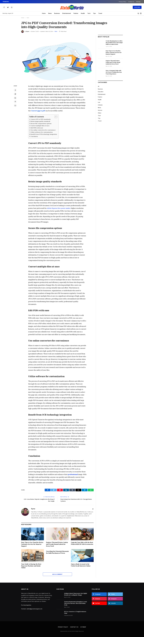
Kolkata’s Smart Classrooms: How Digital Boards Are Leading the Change (75, 594)
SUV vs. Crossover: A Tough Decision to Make (75, 612)
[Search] (138, 13)
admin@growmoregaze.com (34, 609)
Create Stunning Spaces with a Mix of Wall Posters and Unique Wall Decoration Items (114, 42)
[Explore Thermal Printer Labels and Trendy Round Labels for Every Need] (57, 534)
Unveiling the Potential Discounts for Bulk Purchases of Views (57, 552)
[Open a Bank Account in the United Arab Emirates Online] (82, 555)
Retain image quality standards (40, 121)
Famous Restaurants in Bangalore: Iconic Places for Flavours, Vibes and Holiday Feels (75, 603)
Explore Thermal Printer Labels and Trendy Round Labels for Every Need (57, 544)
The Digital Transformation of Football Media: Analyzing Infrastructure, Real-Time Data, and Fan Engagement (32, 1)
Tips (94, 13)
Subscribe (137, 7)
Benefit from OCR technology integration (43, 134)
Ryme (27, 31)
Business (57, 13)
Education (100, 91)
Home (44, 13)
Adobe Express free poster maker (58, 208)
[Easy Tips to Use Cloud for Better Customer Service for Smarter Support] (32, 534)
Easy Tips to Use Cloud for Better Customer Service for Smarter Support (32, 544)
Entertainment (66, 13)
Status (99, 113)
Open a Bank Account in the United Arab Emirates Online (80, 565)
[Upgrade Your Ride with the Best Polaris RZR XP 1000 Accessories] (82, 534)
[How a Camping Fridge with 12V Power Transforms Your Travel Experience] (101, 72)
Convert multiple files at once (39, 125)
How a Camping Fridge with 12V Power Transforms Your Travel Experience (114, 72)
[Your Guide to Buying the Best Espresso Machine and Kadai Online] (32, 555)
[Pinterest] (15, 101)
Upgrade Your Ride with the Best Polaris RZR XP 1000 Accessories (82, 543)
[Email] (15, 105)
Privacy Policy (122, 1)
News (50, 13)
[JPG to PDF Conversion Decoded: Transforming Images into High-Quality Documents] (57, 58)
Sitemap (138, 1)
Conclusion (34, 136)
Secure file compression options (40, 123)
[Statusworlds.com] (72, 7)
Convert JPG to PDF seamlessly (40, 119)
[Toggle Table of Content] (55, 116)
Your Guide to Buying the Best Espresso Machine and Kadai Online (31, 566)
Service (100, 110)
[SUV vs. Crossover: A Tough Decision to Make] (59, 613)
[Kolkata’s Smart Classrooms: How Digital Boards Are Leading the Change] (59, 595)
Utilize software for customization (41, 132)
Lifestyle (100, 105)
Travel (100, 13)
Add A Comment (57, 574)
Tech (88, 13)
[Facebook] (15, 90)
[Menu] (141, 13)
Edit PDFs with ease (36, 128)
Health (83, 13)
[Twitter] (15, 94)
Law (99, 102)
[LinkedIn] (15, 97)
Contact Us (131, 1)
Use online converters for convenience (43, 130)
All (98, 86)
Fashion (76, 13)
